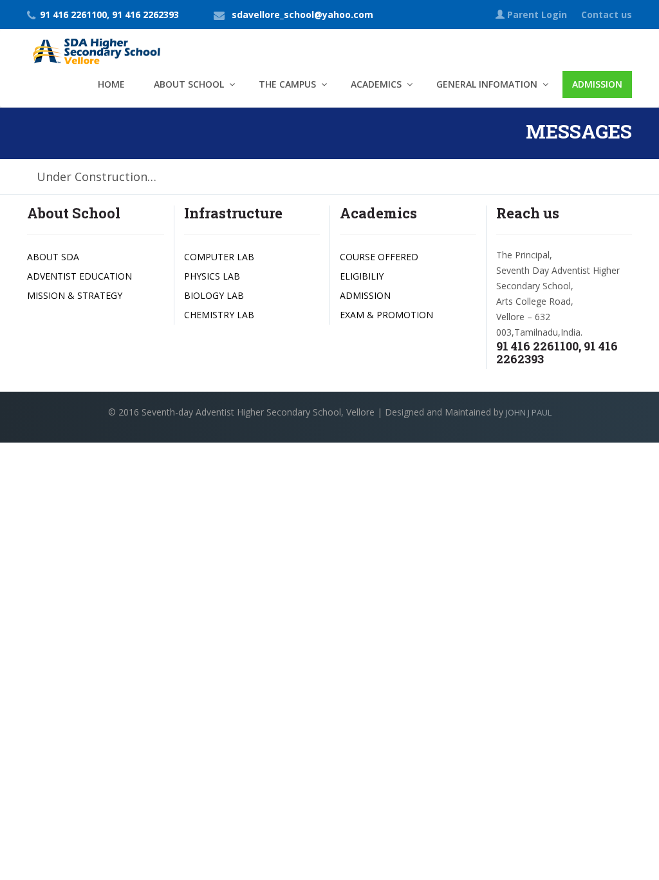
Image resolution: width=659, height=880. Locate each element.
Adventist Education (79, 276)
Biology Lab (214, 295)
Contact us (606, 14)
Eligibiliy (362, 276)
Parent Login (537, 14)
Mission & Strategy (74, 295)
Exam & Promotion (386, 315)
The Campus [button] (287, 84)
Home (111, 84)
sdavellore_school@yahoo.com (302, 14)
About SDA (53, 257)
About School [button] (189, 84)
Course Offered (379, 257)
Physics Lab (212, 276)
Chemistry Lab (219, 315)
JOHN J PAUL (529, 412)
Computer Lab (219, 257)
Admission (597, 84)
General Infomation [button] (486, 84)
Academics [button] (376, 84)
